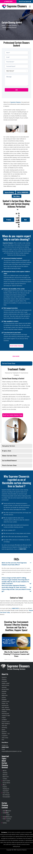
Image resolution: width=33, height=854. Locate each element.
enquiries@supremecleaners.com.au (11, 751)
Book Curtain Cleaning (16, 346)
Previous (8, 220)
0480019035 (8, 1)
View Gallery (16, 196)
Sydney (5, 823)
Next (25, 220)
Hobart (4, 817)
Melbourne (9, 817)
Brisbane (8, 810)
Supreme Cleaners (15, 102)
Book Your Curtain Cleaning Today (12, 415)
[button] (29, 642)
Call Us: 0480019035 (22, 192)
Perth (4, 819)
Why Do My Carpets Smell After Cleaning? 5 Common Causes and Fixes (16, 654)
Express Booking (9, 192)
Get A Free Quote (24, 1)
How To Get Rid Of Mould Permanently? (6, 795)
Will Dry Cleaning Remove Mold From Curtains (6, 774)
